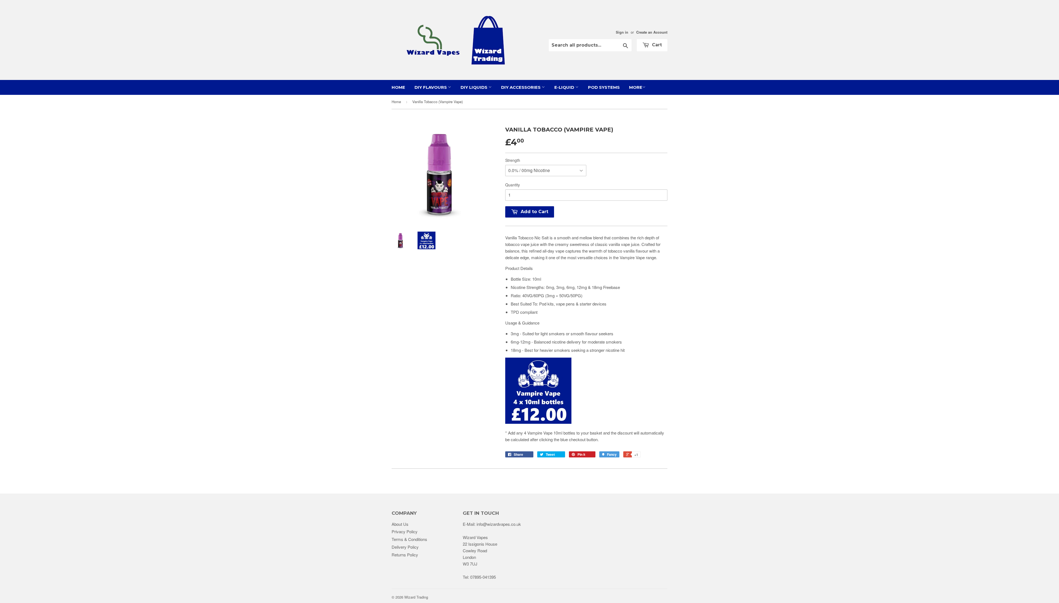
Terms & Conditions (409, 539)
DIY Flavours (431, 87)
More (635, 87)
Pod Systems (604, 87)
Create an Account (651, 32)
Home (398, 87)
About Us (400, 524)
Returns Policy (405, 555)
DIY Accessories (521, 87)
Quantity (512, 184)
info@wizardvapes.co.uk (499, 524)
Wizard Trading (416, 597)
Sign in (622, 32)
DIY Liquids (474, 87)
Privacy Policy (405, 531)
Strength (512, 160)
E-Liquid (564, 87)
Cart (656, 44)
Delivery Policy (405, 547)
